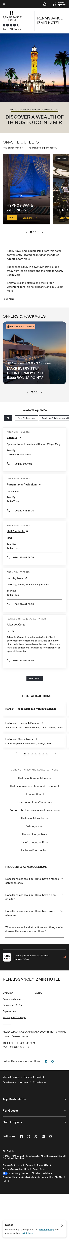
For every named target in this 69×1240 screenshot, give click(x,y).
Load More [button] (34, 678)
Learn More (29, 217)
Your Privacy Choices (18, 1173)
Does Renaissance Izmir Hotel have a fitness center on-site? (32, 880)
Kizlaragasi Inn (34, 826)
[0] (30, 231)
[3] (38, 231)
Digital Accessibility (41, 1173)
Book (12, 217)
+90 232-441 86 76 (23, 510)
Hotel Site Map (56, 1177)
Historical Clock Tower (34, 818)
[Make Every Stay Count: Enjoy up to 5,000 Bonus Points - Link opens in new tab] (34, 352)
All (8, 418)
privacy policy (46, 1229)
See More (9, 299)
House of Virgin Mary (34, 834)
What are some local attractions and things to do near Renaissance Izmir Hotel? (32, 929)
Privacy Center (39, 1169)
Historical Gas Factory (34, 850)
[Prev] (27, 391)
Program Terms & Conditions (16, 1169)
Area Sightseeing (26, 418)
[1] (33, 231)
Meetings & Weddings (14, 1017)
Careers (29, 1165)
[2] (35, 231)
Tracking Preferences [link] (12, 1165)
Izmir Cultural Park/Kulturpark (34, 802)
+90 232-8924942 (22, 464)
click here (27, 1233)
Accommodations (12, 999)
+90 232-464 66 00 (23, 660)
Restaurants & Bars (13, 1005)
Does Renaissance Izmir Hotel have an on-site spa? (30, 913)
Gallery (38, 992)
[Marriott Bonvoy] (57, 4)
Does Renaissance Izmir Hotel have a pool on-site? (30, 897)
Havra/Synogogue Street (34, 842)
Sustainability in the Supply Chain (18, 1177)
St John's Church (35, 794)
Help (5, 1181)
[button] (44, 4)
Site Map (42, 1177)
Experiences (9, 1011)
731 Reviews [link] (15, 29)
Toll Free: (19, 1043)
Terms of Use (43, 1165)
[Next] (41, 391)
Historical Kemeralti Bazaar (34, 778)
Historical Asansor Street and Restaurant (34, 786)
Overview (8, 992)
